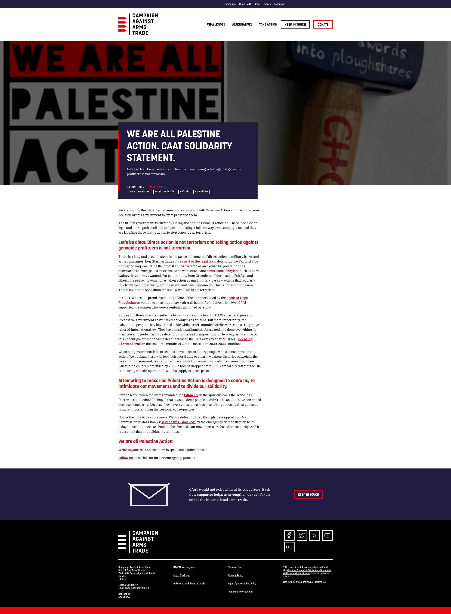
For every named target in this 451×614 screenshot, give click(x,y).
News (257, 4)
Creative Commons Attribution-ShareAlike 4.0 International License (307, 572)
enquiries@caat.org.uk (137, 588)
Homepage (230, 4)
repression (201, 191)
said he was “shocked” (178, 421)
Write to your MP (131, 449)
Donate (323, 24)
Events (267, 4)
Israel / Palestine (139, 191)
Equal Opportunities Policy (242, 583)
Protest (184, 191)
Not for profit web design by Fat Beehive (304, 582)
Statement (156, 187)
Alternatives (242, 24)
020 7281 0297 (130, 585)
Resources (279, 4)
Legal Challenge (181, 575)
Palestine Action (165, 191)
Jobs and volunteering (240, 591)
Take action (268, 24)
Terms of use (235, 567)
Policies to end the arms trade (189, 583)
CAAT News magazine (184, 567)
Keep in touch (295, 24)
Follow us (125, 457)
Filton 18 (191, 395)
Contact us (124, 594)
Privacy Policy (235, 575)
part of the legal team (200, 261)
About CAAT (245, 4)
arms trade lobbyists (222, 270)
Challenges (216, 24)
